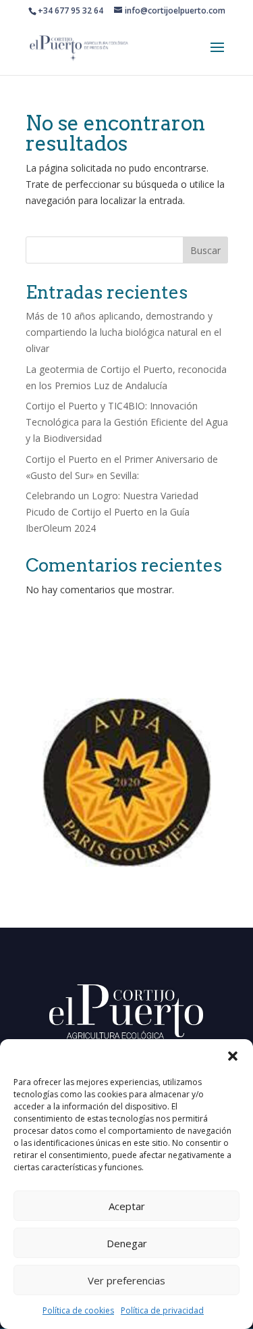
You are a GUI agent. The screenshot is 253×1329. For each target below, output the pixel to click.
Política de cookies (78, 1310)
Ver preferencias (126, 1280)
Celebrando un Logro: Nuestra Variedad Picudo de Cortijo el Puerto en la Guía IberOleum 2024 (112, 511)
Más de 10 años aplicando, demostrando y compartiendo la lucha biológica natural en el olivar (123, 332)
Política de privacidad (162, 1310)
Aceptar (127, 1206)
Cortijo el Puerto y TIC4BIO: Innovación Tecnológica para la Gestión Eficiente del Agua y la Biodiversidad (127, 422)
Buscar (205, 250)
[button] (233, 1056)
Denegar (127, 1243)
